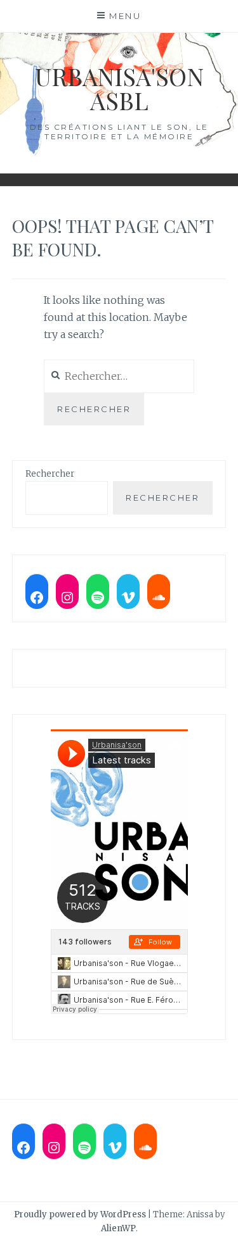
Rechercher (49, 473)
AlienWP (118, 1228)
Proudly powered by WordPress (80, 1214)
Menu (125, 16)
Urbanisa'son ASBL (119, 88)
